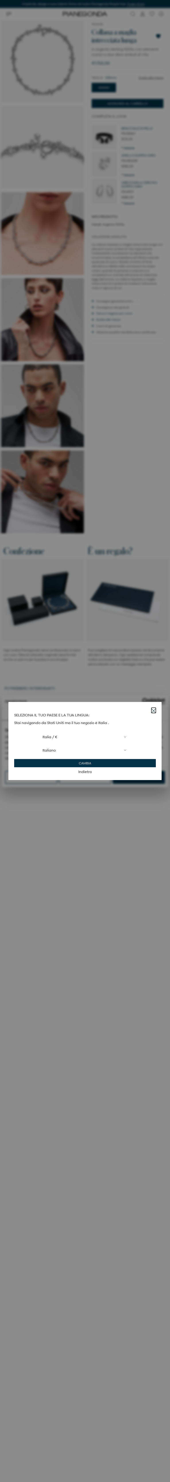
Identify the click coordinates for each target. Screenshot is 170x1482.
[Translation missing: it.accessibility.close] (153, 710)
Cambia (85, 763)
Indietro (85, 771)
